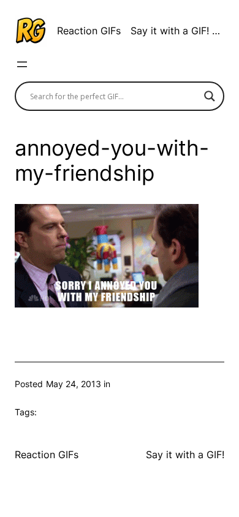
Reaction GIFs (89, 31)
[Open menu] (22, 64)
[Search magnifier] (209, 96)
